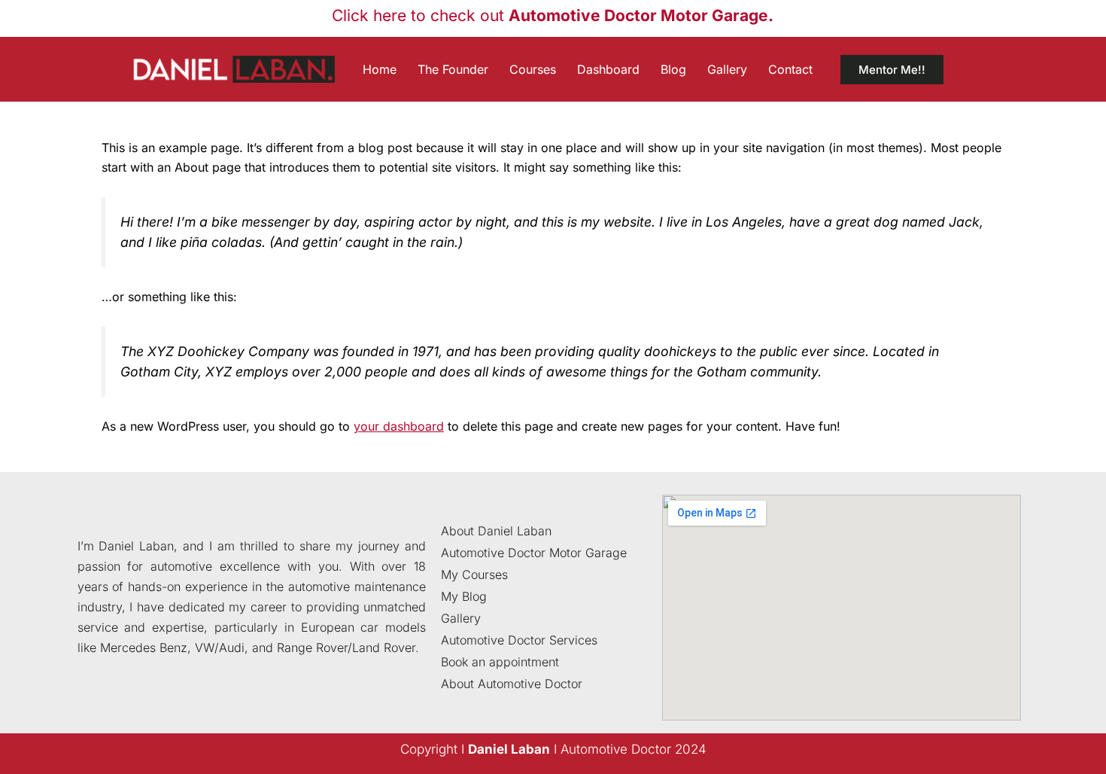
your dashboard (399, 426)
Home (380, 69)
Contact (790, 69)
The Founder (453, 69)
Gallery (727, 69)
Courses (532, 69)
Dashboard (608, 69)
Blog (673, 69)
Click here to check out (552, 15)
